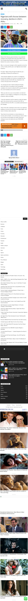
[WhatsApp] (11, 27)
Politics (5, 11)
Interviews (3, 247)
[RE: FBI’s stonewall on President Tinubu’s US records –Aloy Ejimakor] (4, 363)
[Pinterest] (8, 27)
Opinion (2, 252)
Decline (12, 130)
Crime (2, 228)
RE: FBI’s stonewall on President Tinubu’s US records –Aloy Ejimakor (13, 276)
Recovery (20, 130)
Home (2, 11)
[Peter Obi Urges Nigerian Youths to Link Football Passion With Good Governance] (14, 167)
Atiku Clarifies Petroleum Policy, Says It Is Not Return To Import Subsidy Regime (13, 283)
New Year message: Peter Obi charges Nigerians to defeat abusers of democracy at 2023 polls (7, 143)
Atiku (5, 130)
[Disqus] (14, 197)
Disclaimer (8, 405)
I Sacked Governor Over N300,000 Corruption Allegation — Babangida (12, 328)
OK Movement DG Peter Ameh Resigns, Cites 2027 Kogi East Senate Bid (22, 171)
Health (2, 243)
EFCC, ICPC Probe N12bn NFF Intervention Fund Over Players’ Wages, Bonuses (13, 325)
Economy (2, 233)
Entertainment (3, 238)
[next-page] (14, 176)
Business (2, 224)
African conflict (4, 221)
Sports (2, 264)
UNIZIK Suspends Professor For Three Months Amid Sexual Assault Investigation (12, 294)
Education (3, 236)
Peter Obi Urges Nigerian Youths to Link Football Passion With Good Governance (14, 171)
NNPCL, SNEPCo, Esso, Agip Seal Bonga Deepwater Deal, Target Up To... (17, 368)
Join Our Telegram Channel (14, 50)
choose (8, 130)
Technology (3, 266)
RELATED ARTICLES (9, 161)
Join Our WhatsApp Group (14, 53)
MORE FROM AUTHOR (18, 161)
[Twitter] (5, 27)
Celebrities (3, 226)
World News (3, 269)
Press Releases (4, 259)
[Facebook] (2, 27)
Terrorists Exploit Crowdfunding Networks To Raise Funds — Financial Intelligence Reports (12, 291)
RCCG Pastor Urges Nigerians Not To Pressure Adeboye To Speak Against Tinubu (14, 343)
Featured (2, 240)
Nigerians (16, 130)
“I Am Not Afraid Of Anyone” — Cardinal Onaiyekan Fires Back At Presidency (13, 332)
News (2, 250)
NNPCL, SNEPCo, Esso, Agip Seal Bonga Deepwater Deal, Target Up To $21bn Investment (14, 280)
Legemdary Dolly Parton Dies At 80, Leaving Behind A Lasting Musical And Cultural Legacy (13, 287)
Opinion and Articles (5, 255)
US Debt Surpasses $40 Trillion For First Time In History (12, 321)
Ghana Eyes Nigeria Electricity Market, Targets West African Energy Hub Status (13, 309)
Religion (2, 262)
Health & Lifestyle (4, 245)
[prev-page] (13, 176)
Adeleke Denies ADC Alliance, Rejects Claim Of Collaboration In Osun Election (13, 339)
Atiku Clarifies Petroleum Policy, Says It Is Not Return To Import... (17, 375)
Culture (2, 231)
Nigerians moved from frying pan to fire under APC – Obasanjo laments (21, 142)
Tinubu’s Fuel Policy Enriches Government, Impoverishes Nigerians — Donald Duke (14, 313)
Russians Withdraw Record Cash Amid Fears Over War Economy (13, 319)
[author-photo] (14, 153)
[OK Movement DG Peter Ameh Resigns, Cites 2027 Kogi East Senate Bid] (23, 167)
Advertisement (18, 405)
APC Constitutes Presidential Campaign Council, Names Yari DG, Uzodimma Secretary (5, 172)
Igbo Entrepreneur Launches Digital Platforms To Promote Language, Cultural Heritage (12, 305)
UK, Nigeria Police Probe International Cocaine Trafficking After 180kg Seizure (13, 316)
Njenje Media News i (5, 23)
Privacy (13, 405)
